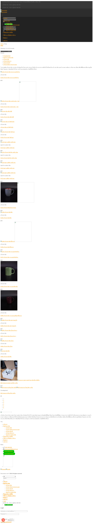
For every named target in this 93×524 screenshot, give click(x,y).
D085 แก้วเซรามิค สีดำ (6, 356)
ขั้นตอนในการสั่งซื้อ (8, 32)
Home (2, 43)
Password (3, 514)
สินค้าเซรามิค (6, 21)
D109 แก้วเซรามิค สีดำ (6, 217)
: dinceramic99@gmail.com (11, 449)
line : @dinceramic (8, 504)
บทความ (5, 40)
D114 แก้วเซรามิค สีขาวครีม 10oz (9, 158)
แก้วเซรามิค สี (9, 26)
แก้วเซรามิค (9, 23)
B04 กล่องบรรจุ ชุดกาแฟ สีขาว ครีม (9, 383)
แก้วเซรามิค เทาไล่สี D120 (7, 127)
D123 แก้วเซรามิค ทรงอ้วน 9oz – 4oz (9, 106)
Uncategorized (6, 55)
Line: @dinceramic (9, 453)
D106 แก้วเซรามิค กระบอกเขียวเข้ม (9, 286)
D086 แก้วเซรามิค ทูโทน (6, 346)
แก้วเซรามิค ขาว (10, 28)
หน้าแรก (5, 18)
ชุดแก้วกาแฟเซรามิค (11, 30)
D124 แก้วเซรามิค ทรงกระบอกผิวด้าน (10, 77)
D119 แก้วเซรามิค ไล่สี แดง (7, 137)
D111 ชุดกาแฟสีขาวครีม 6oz (7, 178)
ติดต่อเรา (5, 37)
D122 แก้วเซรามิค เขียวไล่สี (7, 117)
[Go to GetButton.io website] (3, 522)
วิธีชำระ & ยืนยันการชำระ (9, 35)
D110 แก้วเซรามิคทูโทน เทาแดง (8, 207)
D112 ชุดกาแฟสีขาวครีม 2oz (7, 168)
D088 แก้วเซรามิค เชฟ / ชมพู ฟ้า (8, 325)
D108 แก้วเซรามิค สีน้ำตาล (7, 247)
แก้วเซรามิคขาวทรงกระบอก (13, 24)
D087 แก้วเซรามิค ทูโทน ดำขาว (8, 336)
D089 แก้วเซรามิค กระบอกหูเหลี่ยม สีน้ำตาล (11, 315)
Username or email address (8, 511)
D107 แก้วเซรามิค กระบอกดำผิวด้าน (9, 257)
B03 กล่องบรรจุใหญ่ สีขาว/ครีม (8, 393)
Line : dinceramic (9, 451)
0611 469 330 (17, 4)
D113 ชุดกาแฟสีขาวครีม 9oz (7, 147)
